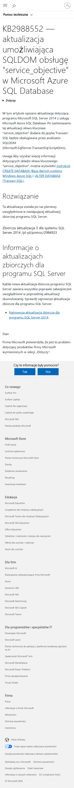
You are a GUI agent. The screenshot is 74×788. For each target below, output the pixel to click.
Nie (48, 371)
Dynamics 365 (12, 587)
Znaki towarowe (35, 768)
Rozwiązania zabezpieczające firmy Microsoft (27, 574)
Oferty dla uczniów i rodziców (19, 542)
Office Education (13, 529)
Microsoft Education (15, 503)
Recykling (9, 477)
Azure (8, 581)
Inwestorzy (10, 727)
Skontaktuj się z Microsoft (18, 761)
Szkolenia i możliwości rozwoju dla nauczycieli (28, 536)
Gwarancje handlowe (15, 484)
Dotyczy (11, 100)
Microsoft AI (11, 568)
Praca (7, 701)
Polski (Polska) (18, 739)
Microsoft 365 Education (17, 522)
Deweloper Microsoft (15, 633)
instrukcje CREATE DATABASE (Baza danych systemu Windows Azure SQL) (36, 171)
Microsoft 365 (12, 419)
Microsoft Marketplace (16, 662)
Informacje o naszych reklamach (21, 774)
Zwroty (8, 464)
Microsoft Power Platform (17, 669)
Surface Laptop (12, 399)
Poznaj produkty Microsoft (18, 425)
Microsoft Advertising (15, 601)
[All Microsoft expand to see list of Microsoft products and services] (5, 5)
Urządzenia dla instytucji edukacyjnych (24, 509)
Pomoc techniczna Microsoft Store (22, 457)
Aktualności (10, 714)
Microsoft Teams (13, 614)
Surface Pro (10, 392)
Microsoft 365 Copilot (16, 607)
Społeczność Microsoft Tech (18, 656)
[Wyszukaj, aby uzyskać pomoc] (14, 5)
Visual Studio (11, 682)
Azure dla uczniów (14, 549)
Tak (24, 371)
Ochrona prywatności (15, 721)
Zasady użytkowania (15, 768)
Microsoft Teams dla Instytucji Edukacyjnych (27, 516)
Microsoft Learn (13, 639)
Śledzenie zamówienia (16, 471)
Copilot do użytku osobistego (19, 412)
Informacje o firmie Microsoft (19, 708)
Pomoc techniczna (16, 14)
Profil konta (10, 444)
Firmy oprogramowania (16, 675)
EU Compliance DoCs (49, 774)
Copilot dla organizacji (16, 405)
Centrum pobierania (15, 451)
